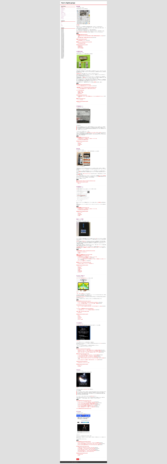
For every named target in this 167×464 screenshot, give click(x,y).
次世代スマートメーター (100, 246)
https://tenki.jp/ (85, 34)
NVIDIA (79, 455)
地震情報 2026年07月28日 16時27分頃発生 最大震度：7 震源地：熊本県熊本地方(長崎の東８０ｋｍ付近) (90, 35)
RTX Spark (78, 411)
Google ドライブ (80, 365)
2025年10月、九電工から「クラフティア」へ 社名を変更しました (86, 263)
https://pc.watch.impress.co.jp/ (84, 446)
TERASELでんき (84, 241)
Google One (77, 340)
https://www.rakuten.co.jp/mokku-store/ (90, 87)
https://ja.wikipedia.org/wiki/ (84, 101)
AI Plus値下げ (79, 322)
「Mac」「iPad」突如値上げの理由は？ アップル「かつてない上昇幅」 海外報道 (88, 303)
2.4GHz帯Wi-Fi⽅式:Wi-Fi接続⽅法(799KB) (83, 139)
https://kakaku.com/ (82, 98)
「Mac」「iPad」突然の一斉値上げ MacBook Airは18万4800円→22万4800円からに (88, 302)
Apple (79, 315)
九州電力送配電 (80, 271)
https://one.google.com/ (83, 361)
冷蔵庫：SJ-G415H (80, 91)
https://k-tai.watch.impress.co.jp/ (86, 408)
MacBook (79, 316)
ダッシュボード (93, 133)
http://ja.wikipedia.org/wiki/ (83, 39)
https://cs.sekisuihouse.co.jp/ (90, 180)
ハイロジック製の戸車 (103, 175)
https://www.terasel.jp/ (91, 250)
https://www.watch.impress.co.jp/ (86, 400)
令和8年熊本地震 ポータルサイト (82, 40)
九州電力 (79, 145)
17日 (77, 108)
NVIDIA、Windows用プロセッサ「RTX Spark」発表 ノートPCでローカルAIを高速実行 (88, 442)
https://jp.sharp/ (81, 90)
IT (82, 412)
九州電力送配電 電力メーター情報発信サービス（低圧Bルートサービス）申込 (87, 138)
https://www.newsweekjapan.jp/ (88, 308)
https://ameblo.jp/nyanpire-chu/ (86, 84)
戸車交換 (79, 171)
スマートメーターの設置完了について (82, 260)
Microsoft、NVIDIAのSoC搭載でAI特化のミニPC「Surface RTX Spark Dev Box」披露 (88, 444)
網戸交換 (78, 148)
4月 (100, 343)
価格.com (84, 77)
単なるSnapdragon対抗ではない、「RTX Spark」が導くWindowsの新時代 (87, 450)
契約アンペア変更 (79, 219)
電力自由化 (79, 143)
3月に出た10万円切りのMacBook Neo (81, 296)
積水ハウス (79, 183)
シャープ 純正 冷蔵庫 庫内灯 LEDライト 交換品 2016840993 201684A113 (87, 88)
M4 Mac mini (92, 396)
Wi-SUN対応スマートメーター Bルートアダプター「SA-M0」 (94, 132)
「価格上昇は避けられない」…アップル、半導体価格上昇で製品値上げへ (86, 309)
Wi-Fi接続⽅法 (99, 202)
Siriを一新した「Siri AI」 (87, 389)
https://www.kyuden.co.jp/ (85, 137)
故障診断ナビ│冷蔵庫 (80, 92)
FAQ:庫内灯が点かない (79, 73)
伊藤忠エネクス (80, 270)
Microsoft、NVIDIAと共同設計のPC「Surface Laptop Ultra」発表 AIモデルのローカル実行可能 (89, 443)
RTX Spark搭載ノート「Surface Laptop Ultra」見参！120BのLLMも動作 (87, 448)
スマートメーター (80, 142)
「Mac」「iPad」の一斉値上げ (80, 293)
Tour (61, 24)
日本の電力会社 (80, 144)
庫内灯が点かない (80, 93)
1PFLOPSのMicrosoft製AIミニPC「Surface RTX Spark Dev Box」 (86, 451)
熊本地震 (78, 6)
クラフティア (79, 272)
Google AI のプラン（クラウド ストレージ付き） (84, 362)
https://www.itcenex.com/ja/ (88, 254)
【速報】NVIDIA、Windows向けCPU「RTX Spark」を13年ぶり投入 (86, 447)
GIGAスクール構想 (80, 319)
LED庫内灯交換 (79, 51)
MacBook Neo (80, 312)
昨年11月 (79, 246)
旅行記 (62, 25)
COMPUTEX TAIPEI (80, 454)
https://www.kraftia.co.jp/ (87, 262)
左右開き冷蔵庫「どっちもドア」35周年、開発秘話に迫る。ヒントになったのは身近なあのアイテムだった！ (91, 96)
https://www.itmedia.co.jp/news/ (86, 441)
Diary (83, 7)
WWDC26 (78, 369)
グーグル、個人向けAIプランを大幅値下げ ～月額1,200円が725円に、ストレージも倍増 (88, 359)
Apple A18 (79, 318)
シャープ (79, 102)
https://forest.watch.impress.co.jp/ (84, 353)
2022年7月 (77, 241)
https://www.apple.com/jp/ (85, 311)
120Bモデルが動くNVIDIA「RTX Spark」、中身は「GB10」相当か (86, 449)
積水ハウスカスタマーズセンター (87, 173)
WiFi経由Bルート (79, 106)
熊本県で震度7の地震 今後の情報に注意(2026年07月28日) (85, 37)
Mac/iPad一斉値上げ (80, 275)
